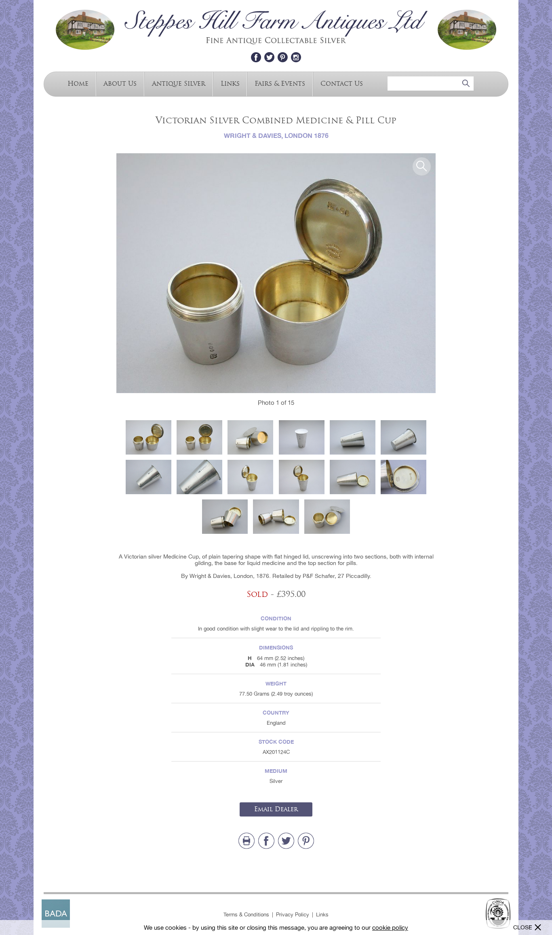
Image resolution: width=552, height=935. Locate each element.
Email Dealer (276, 809)
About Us (120, 83)
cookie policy (390, 927)
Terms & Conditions (246, 915)
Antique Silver (178, 83)
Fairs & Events (280, 83)
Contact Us (341, 83)
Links (230, 83)
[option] (276, 273)
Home (77, 83)
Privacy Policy (292, 915)
